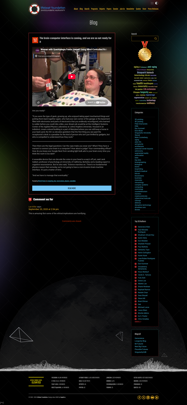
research (147, 98)
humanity (156, 84)
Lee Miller (33, 207)
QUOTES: (136, 387)
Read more (72, 188)
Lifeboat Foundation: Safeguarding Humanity (47, 9)
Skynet (137, 135)
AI (140, 67)
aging (136, 67)
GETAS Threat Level (36, 382)
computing (50, 181)
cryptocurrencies (141, 196)
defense (138, 203)
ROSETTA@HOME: (56, 387)
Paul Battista (143, 247)
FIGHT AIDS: (55, 384)
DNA (136, 126)
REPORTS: (81, 384)
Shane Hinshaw (144, 287)
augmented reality (141, 153)
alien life (138, 142)
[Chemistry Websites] (144, 51)
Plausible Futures (141, 349)
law (55, 181)
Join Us (122, 9)
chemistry (138, 180)
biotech (150, 72)
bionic (137, 167)
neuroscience (60, 181)
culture (152, 78)
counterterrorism (141, 191)
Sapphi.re (62, 397)
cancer (141, 78)
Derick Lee (142, 281)
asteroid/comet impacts (144, 149)
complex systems (141, 185)
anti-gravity (139, 144)
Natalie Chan (143, 293)
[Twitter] (143, 397)
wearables (73, 181)
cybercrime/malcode (142, 198)
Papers (109, 9)
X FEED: (54, 381)
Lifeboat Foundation (42, 397)
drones (137, 210)
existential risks (138, 81)
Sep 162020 (35, 40)
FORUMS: (108, 387)
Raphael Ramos (144, 290)
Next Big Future (140, 346)
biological (138, 164)
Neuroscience (154, 92)
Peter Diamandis (141, 124)
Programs (94, 9)
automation (139, 155)
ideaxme (135, 87)
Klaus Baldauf (143, 272)
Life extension (149, 89)
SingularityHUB (140, 352)
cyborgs (138, 200)
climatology (139, 182)
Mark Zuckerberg (141, 137)
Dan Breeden (143, 241)
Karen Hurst (142, 256)
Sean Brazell (143, 295)
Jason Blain (142, 310)
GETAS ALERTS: (138, 377)
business (138, 178)
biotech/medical (141, 171)
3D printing (139, 119)
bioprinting (139, 169)
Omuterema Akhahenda (142, 268)
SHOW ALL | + (138, 321)
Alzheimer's (144, 67)
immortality (143, 86)
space (137, 100)
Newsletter (130, 9)
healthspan (148, 83)
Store (144, 9)
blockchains (139, 176)
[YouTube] (152, 397)
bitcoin (147, 75)
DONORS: (108, 381)
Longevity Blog (140, 341)
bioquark (141, 72)
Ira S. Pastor (142, 316)
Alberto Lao (142, 284)
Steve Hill (141, 298)
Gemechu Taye (143, 250)
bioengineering (140, 162)
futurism (155, 81)
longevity (144, 92)
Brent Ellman (143, 301)
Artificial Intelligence (141, 70)
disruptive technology (143, 205)
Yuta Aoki (141, 278)
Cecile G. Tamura (144, 275)
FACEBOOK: (55, 377)
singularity (154, 98)
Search (155, 38)
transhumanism (141, 103)
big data (138, 160)
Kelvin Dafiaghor (144, 253)
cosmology (139, 189)
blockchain (153, 75)
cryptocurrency (147, 78)
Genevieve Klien (144, 227)
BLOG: (80, 381)
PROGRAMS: (137, 384)
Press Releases (153, 9)
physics (67, 181)
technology (151, 100)
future (150, 80)
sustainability (142, 101)
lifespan (136, 92)
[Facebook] (139, 397)
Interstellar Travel (152, 87)
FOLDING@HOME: (111, 384)
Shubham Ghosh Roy (146, 235)
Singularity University (143, 133)
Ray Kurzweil (140, 128)
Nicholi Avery (41, 181)
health (140, 83)
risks (150, 98)
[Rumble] (156, 397)
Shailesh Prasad (144, 244)
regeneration (139, 97)
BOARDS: (136, 381)
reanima (142, 95)
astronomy (139, 151)
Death (155, 78)
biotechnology (139, 75)
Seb (139, 304)
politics (137, 95)
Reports (102, 9)
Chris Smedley (143, 319)
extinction (145, 80)
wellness (151, 103)
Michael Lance (143, 307)
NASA (150, 93)
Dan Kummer (143, 264)
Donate (115, 9)
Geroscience (139, 338)
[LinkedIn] (148, 397)
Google (134, 84)
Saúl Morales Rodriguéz (143, 231)
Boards (87, 9)
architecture (139, 146)
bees (136, 158)
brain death (136, 78)
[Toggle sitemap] (152, 3)
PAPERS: (81, 387)
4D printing (139, 122)
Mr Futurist (139, 344)
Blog (81, 9)
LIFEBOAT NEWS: (83, 377)
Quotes (138, 9)
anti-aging (152, 67)
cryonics (138, 194)
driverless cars (140, 207)
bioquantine (150, 70)
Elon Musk (139, 131)
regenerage (150, 95)
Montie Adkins (143, 313)
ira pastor (139, 89)
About (76, 9)
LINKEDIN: (109, 377)
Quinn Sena (142, 238)
